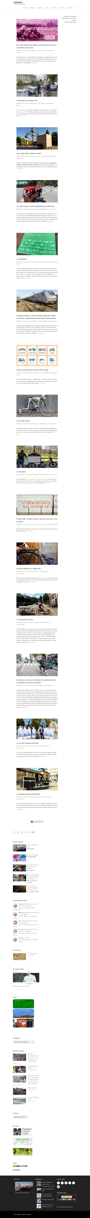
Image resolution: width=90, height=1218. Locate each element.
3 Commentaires (52, 321)
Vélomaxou (34, 423)
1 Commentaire (51, 209)
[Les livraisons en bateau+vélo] (37, 85)
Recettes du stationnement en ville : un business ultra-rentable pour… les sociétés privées (33, 1057)
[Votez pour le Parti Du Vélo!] (22, 1155)
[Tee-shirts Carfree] (26, 984)
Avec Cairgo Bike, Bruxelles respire (28, 153)
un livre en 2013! (22, 112)
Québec (40, 7)
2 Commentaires (52, 423)
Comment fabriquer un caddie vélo (28, 569)
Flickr (25, 832)
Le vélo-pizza (21, 472)
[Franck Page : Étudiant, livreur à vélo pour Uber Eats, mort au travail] (37, 504)
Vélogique (33, 50)
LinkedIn (21, 832)
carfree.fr (18, 2)
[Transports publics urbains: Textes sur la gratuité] (23, 1027)
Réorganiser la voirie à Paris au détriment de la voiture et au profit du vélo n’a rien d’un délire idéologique (33, 1079)
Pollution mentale (32, 1088)
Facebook (14, 832)
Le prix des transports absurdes (27, 743)
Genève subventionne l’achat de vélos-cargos (32, 370)
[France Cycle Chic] (22, 1135)
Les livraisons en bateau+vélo (26, 100)
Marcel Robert (35, 262)
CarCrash (26, 937)
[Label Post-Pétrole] (16, 1170)
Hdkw (34, 524)
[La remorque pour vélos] (37, 604)
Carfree (25, 7)
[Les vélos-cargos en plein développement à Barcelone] (37, 191)
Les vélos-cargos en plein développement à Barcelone (35, 206)
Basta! (35, 321)
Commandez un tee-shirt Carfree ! (21, 986)
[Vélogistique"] (23, 1008)
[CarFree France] (16, 1166)
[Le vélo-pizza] (37, 457)
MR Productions (69, 1207)
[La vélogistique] (37, 244)
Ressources (54, 7)
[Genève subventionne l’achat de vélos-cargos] (37, 355)
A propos (69, 7)
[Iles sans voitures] (23, 1017)
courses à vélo (45, 578)
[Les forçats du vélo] (37, 406)
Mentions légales (26, 1214)
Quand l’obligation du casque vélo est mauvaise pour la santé (48, 1184)
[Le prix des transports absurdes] (37, 729)
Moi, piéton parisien (33, 953)
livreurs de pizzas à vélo (32, 479)
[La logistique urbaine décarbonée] (37, 779)
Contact (33, 832)
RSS (29, 832)
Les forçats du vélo (23, 421)
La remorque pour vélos (24, 619)
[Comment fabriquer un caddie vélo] (37, 553)
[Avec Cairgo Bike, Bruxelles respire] (37, 138)
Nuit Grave (36, 746)
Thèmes (62, 7)
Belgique (32, 7)
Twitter (18, 832)
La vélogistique (21, 259)
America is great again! (48, 1199)
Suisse (46, 7)
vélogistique (21, 110)
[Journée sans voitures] (22, 1145)
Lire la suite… (34, 62)
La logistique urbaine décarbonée (28, 794)
